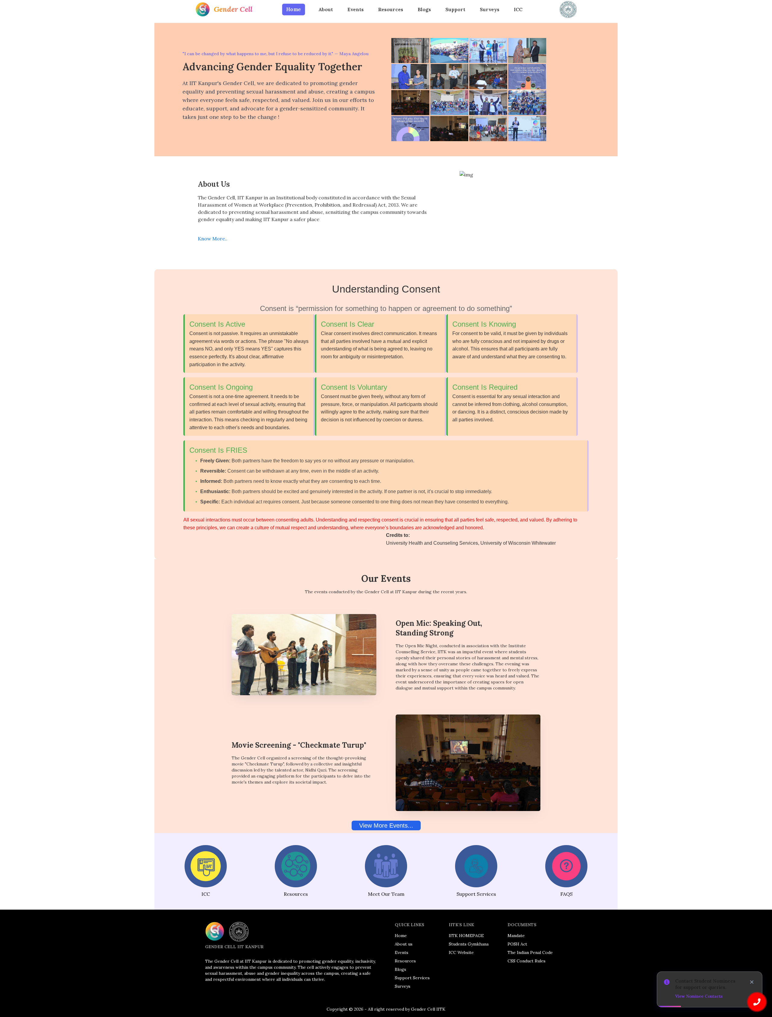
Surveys (489, 9)
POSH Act (517, 944)
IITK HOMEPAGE (466, 935)
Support (455, 9)
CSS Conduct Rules (527, 961)
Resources (390, 9)
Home (293, 9)
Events (355, 9)
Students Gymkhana (469, 944)
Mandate (516, 935)
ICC (518, 9)
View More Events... (386, 825)
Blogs (424, 9)
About (326, 9)
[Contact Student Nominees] (757, 1002)
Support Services (412, 978)
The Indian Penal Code (530, 952)
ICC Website (461, 952)
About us (404, 944)
